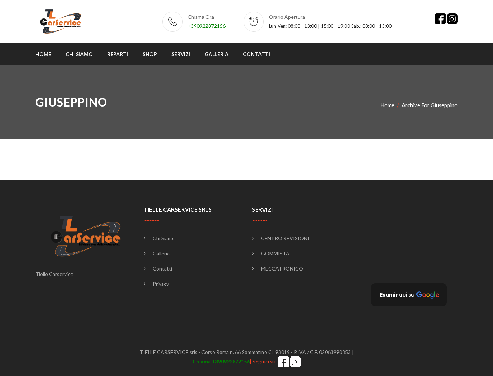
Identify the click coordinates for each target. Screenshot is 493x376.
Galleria (161, 253)
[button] (409, 294)
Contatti (162, 268)
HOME (43, 54)
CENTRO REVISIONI (285, 238)
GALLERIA (216, 54)
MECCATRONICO (282, 268)
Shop (150, 54)
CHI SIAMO (79, 54)
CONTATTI (256, 54)
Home (387, 105)
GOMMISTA (275, 253)
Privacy (161, 284)
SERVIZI (180, 54)
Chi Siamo (164, 238)
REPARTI (117, 54)
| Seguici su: (235, 361)
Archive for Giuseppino (430, 105)
